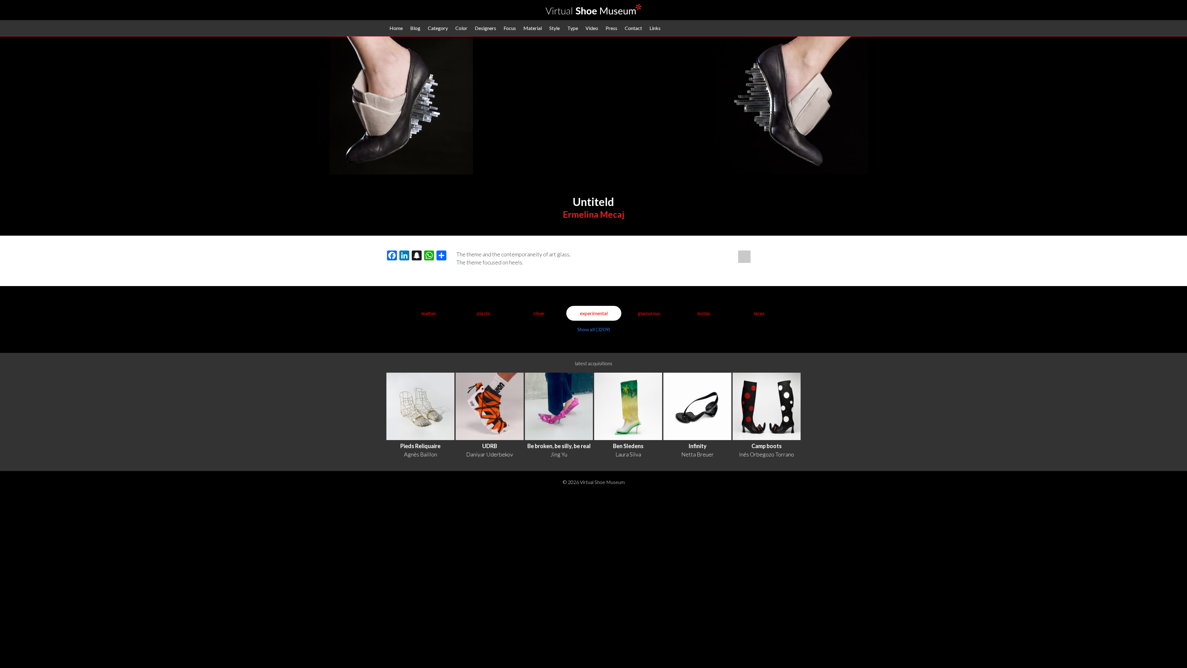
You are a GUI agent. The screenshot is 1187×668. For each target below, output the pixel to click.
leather (428, 313)
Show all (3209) (593, 329)
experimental (594, 313)
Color (461, 28)
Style (554, 28)
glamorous (649, 313)
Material (532, 28)
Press (611, 28)
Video (591, 28)
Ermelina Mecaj (593, 214)
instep (703, 313)
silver (539, 313)
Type (572, 28)
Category (438, 28)
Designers (485, 28)
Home (396, 28)
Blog (415, 28)
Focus (510, 28)
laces (759, 313)
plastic (484, 313)
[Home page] (593, 12)
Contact (633, 28)
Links (655, 28)
